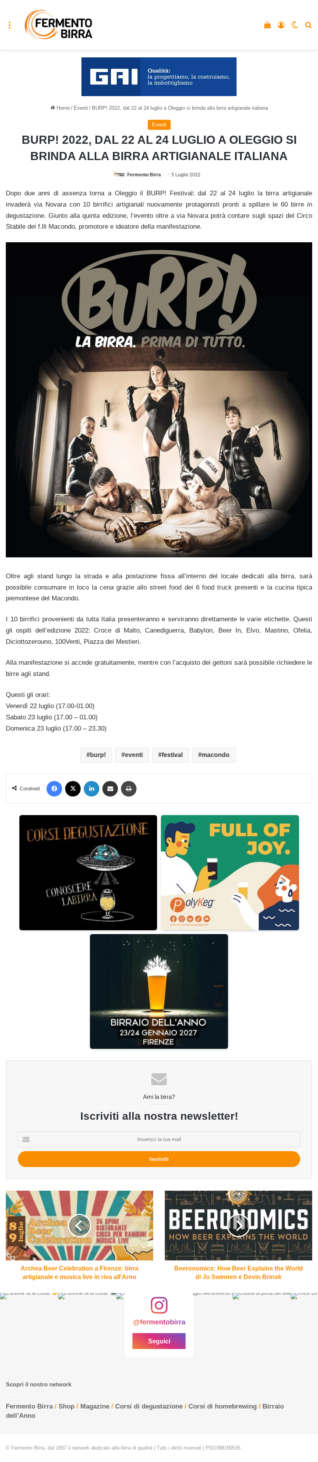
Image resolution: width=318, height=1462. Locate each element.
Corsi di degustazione (149, 1406)
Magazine (94, 1406)
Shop (66, 1406)
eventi (134, 755)
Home (62, 108)
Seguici (159, 1341)
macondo (216, 755)
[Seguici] (159, 1309)
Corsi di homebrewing (222, 1406)
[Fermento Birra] (59, 24)
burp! (98, 755)
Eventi (81, 108)
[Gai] (159, 76)
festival (172, 755)
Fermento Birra (144, 175)
